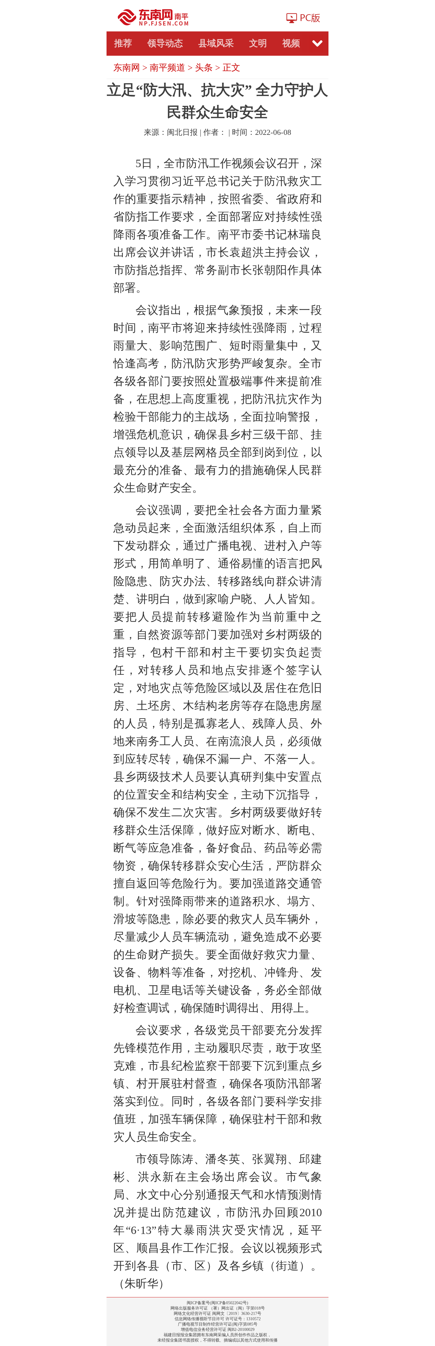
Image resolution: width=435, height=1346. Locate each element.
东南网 (126, 67)
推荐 (123, 43)
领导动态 (165, 43)
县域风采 (216, 43)
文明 (258, 43)
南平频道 (167, 67)
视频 (291, 43)
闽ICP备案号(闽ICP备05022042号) (217, 1303)
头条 (204, 67)
